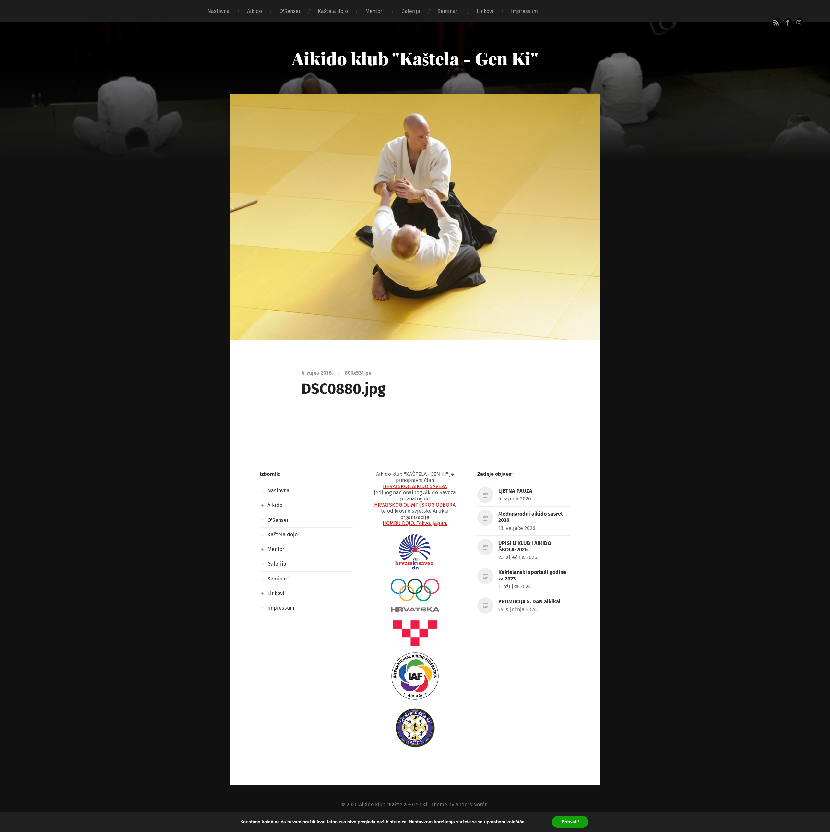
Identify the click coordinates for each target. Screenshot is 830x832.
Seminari (448, 11)
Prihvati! (570, 822)
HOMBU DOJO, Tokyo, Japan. (415, 523)
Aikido (254, 11)
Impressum (524, 11)
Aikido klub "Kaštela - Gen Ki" (415, 58)
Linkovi (485, 11)
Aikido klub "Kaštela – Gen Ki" (394, 805)
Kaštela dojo (333, 11)
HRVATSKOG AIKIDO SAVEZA (415, 486)
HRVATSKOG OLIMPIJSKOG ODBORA (415, 505)
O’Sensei (289, 11)
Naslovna (219, 11)
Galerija (410, 11)
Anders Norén (472, 805)
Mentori (374, 11)
